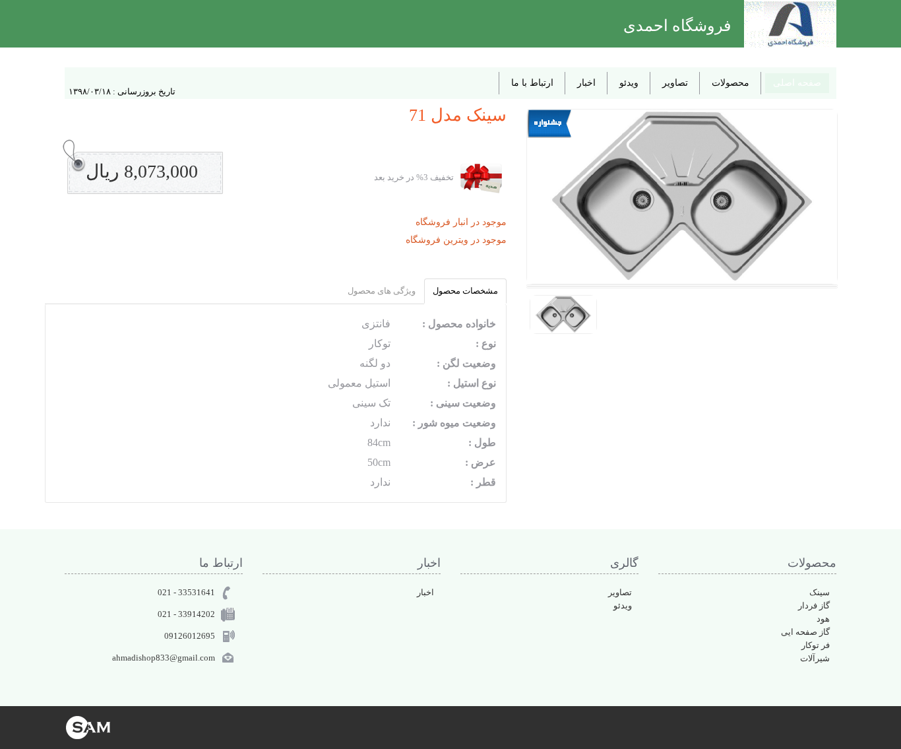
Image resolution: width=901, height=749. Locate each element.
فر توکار (815, 645)
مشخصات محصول (465, 291)
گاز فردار (814, 605)
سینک (819, 592)
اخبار (586, 83)
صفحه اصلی (797, 83)
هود (823, 619)
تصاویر (675, 83)
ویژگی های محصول (382, 291)
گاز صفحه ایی (805, 632)
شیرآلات (815, 658)
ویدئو (628, 83)
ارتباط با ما (532, 83)
